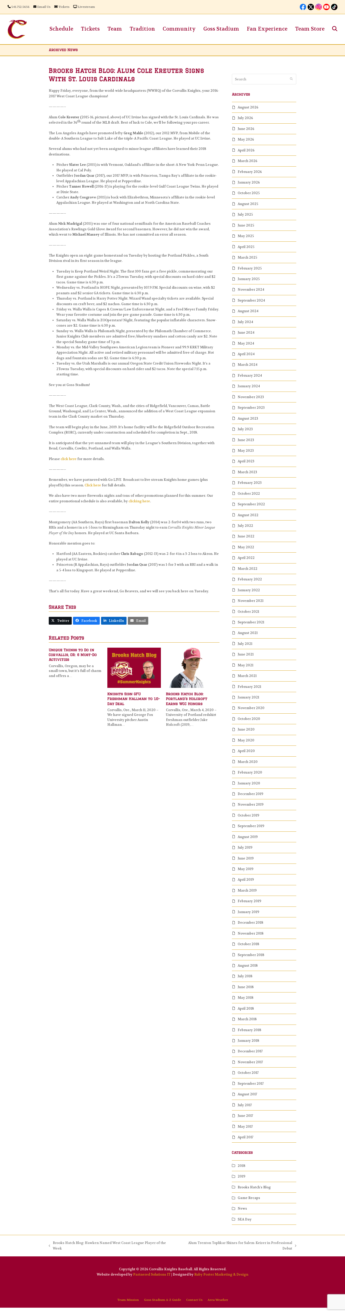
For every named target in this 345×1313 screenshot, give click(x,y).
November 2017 (250, 1062)
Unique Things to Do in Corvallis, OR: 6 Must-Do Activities (73, 655)
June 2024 (246, 332)
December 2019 (250, 794)
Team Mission (128, 1300)
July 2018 (245, 976)
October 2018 (248, 944)
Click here (93, 485)
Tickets (63, 7)
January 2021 (248, 697)
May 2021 (245, 665)
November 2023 (251, 397)
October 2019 (248, 815)
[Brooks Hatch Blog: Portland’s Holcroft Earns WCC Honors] (192, 667)
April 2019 (246, 879)
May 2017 (245, 1126)
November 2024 (251, 289)
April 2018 (246, 1008)
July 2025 (245, 214)
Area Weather (218, 1300)
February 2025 (250, 268)
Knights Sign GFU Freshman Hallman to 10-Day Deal (133, 699)
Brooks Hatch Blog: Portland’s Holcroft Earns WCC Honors (186, 699)
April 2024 (246, 354)
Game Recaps (249, 1198)
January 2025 (249, 279)
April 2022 (246, 558)
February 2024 (250, 375)
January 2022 (249, 590)
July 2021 (245, 644)
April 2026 (246, 150)
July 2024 (245, 322)
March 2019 (247, 890)
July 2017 (245, 1105)
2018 (241, 1166)
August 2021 (248, 633)
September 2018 (251, 955)
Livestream (86, 7)
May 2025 (246, 236)
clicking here (139, 501)
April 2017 (245, 1137)
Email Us (44, 7)
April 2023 (246, 461)
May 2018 (245, 997)
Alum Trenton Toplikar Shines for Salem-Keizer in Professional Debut (235, 1246)
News (242, 1208)
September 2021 (251, 622)
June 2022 (246, 536)
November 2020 (251, 708)
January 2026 (249, 182)
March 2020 (248, 762)
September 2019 (251, 826)
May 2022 (246, 547)
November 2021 (250, 601)
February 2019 (249, 901)
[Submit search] (291, 79)
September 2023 (251, 407)
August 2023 (248, 418)
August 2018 (248, 965)
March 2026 (247, 161)
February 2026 (250, 172)
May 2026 (246, 139)
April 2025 (246, 247)
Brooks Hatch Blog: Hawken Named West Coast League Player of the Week (107, 1246)
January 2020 (249, 783)
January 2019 (248, 912)
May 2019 (245, 869)
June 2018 (246, 987)
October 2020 (249, 719)
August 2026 (248, 107)
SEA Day (245, 1219)
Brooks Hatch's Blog (254, 1187)
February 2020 (250, 772)
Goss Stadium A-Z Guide (162, 1300)
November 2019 (250, 804)
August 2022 (248, 515)
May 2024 (246, 343)
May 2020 (246, 740)
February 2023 (250, 483)
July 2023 (245, 429)
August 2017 (247, 1094)
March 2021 (247, 676)
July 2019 (245, 847)
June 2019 (246, 858)
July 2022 (245, 526)
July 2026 (245, 118)
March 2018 (247, 1019)
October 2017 (248, 1073)
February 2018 (249, 1030)
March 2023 (247, 472)
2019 (241, 1176)
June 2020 (246, 729)
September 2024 (251, 300)
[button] (334, 29)
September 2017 (251, 1083)
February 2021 (249, 687)
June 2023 (246, 440)
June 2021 (246, 654)
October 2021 (248, 611)
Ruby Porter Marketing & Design (221, 1274)
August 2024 (248, 311)
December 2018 (250, 922)
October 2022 (249, 493)
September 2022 (251, 504)
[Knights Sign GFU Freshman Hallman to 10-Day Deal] (134, 667)
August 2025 (248, 204)
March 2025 (247, 257)
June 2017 (245, 1116)
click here (69, 459)
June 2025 (246, 225)
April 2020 (246, 751)
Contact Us (194, 1300)
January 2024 (249, 386)
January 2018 (248, 1040)
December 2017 (250, 1051)
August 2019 (248, 837)
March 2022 (247, 569)
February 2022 (250, 579)
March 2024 (247, 365)
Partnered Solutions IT (151, 1274)
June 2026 (246, 129)
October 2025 (249, 193)
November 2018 (250, 933)
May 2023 (246, 450)
